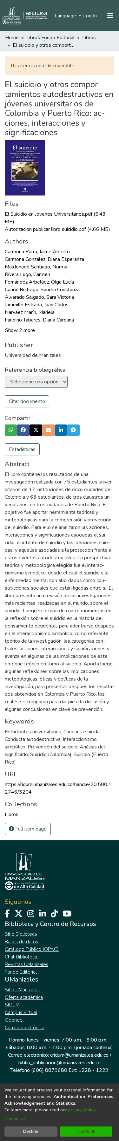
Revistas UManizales (26, 964)
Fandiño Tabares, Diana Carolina (39, 319)
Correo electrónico (24, 1027)
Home (12, 37)
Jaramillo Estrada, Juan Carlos (37, 304)
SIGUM (12, 1005)
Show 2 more (20, 330)
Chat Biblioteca (21, 957)
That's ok (85, 1131)
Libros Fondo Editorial (50, 37)
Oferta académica (24, 997)
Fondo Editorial (21, 972)
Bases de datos (21, 942)
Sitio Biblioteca (21, 934)
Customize (14, 1119)
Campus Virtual (21, 1012)
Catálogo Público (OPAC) (32, 949)
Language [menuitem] (66, 15)
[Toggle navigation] (110, 15)
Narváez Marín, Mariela (30, 312)
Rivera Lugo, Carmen (27, 274)
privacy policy (81, 1110)
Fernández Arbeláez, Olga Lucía (39, 282)
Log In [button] (90, 15)
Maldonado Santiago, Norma (36, 266)
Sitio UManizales (22, 990)
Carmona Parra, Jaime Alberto (37, 251)
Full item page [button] (30, 829)
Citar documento (27, 401)
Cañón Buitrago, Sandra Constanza (42, 289)
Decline (30, 1131)
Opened (14, 1020)
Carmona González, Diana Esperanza (44, 259)
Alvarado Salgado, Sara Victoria (39, 297)
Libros (89, 37)
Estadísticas (22, 449)
